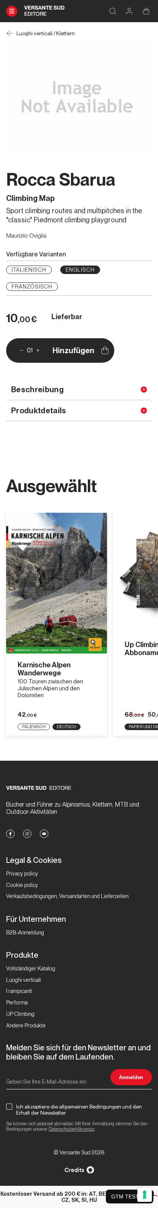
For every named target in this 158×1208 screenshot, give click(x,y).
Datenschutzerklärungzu (71, 1129)
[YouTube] (44, 834)
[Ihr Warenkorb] (146, 11)
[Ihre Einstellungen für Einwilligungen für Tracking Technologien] (144, 1194)
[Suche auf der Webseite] (112, 11)
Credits (74, 1170)
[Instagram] (27, 834)
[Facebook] (10, 834)
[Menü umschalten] (11, 11)
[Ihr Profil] (129, 11)
